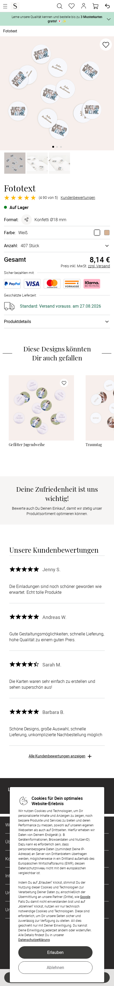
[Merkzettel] (71, 6)
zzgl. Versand (99, 265)
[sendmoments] (15, 6)
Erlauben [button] (55, 952)
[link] (41, 407)
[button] (83, 6)
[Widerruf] (107, 6)
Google (85, 897)
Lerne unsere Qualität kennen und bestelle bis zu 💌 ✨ (57, 19)
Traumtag (94, 444)
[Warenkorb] (95, 6)
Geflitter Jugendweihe (27, 444)
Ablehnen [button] (55, 967)
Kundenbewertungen (78, 197)
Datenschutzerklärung (34, 939)
